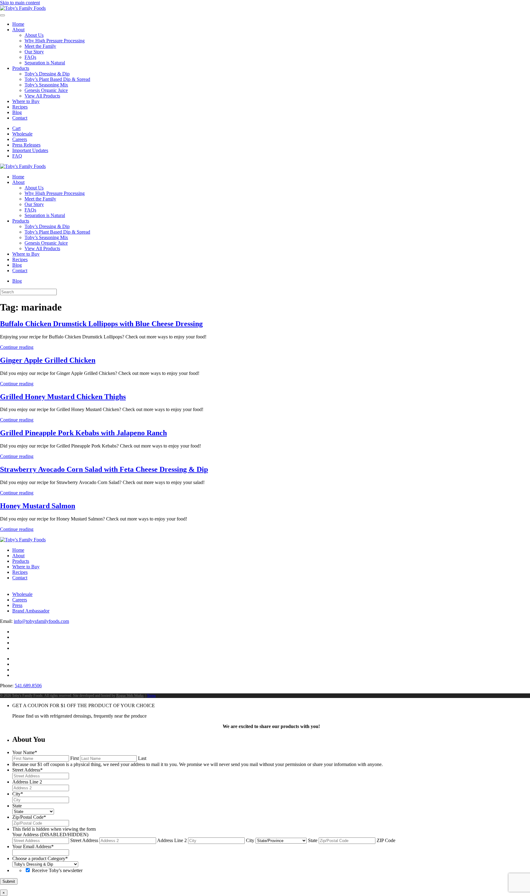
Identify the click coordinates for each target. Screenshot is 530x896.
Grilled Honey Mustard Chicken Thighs (63, 397)
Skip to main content (20, 2)
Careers (19, 139)
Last (142, 758)
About (18, 29)
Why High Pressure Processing (55, 40)
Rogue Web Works (130, 695)
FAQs (30, 57)
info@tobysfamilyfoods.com (41, 621)
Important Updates (30, 150)
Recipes (20, 106)
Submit (8, 881)
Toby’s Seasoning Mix (46, 84)
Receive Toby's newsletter (57, 870)
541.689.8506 (28, 685)
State (312, 840)
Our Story (34, 51)
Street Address (84, 840)
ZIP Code (386, 840)
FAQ (17, 155)
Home (18, 24)
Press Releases (26, 144)
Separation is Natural (45, 62)
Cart (16, 128)
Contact (19, 117)
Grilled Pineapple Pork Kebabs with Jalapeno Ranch (83, 433)
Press (17, 605)
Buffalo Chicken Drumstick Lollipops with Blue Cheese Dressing (101, 324)
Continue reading (16, 347)
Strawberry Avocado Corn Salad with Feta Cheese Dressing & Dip (104, 469)
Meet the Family (40, 46)
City (250, 840)
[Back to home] (23, 8)
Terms (151, 695)
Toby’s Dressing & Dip (47, 73)
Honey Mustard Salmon (37, 506)
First (74, 758)
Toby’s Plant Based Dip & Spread (57, 79)
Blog (17, 112)
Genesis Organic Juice (46, 90)
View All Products (42, 95)
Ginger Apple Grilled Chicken (47, 360)
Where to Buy (26, 101)
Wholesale (22, 133)
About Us (34, 35)
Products (20, 68)
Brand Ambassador (30, 610)
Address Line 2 (172, 840)
